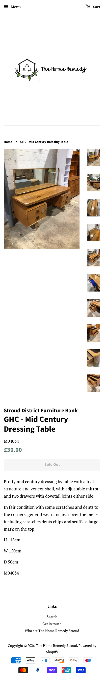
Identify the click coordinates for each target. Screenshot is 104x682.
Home (8, 142)
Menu (15, 6)
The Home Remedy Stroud (56, 645)
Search (52, 616)
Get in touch (52, 623)
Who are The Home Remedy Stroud (52, 630)
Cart (96, 7)
